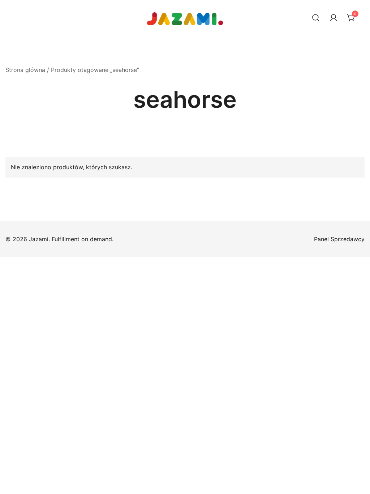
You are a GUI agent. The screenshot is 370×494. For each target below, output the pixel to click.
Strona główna (25, 69)
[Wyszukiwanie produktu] (315, 18)
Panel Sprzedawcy (339, 239)
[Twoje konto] (333, 18)
